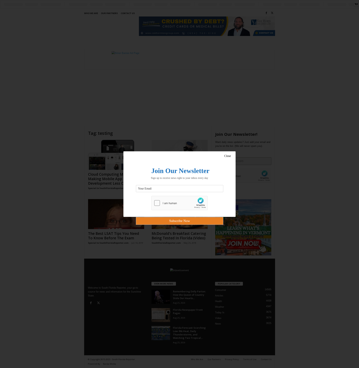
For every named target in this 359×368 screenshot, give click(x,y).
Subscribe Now (179, 221)
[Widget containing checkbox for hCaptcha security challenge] (179, 203)
